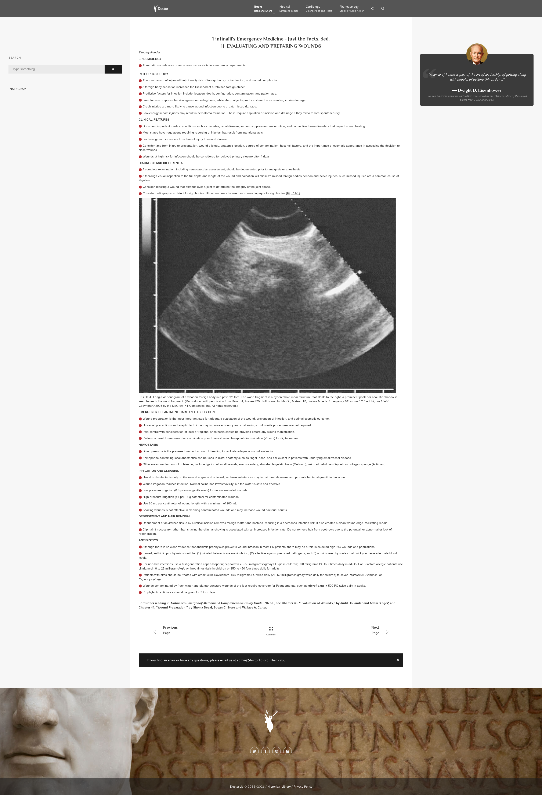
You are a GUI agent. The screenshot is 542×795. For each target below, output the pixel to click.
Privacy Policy (302, 786)
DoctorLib (236, 786)
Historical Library (279, 786)
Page (170, 630)
